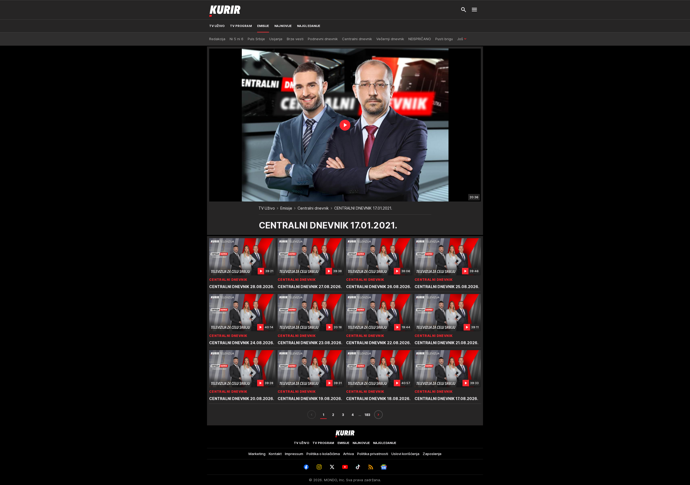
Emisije (286, 208)
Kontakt (275, 454)
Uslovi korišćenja (405, 454)
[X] (332, 467)
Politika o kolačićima (323, 454)
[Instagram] (319, 467)
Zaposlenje (432, 454)
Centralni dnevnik (313, 208)
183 (367, 415)
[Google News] (383, 467)
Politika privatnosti (372, 454)
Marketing (257, 454)
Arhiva (348, 454)
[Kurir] (224, 10)
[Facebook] (306, 467)
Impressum (294, 454)
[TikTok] (358, 467)
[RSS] (370, 467)
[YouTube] (345, 467)
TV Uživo (266, 208)
